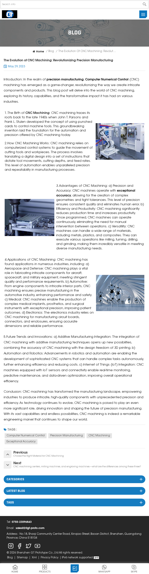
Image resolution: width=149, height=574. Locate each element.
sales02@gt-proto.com (30, 528)
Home (40, 51)
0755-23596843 (22, 521)
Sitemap (22, 557)
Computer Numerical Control (26, 435)
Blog (51, 51)
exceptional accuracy (21, 441)
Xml (34, 557)
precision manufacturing (66, 435)
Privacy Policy (49, 557)
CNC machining (99, 435)
